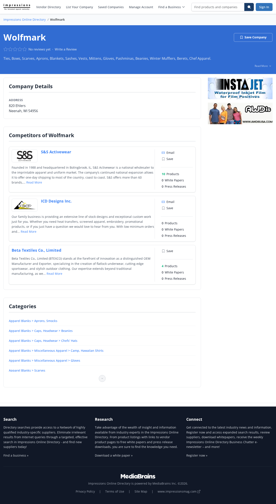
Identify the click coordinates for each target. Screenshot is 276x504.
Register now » (196, 455)
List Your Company (79, 7)
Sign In (264, 7)
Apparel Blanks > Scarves (27, 370)
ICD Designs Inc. (56, 201)
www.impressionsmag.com (177, 491)
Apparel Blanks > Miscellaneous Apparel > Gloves (44, 360)
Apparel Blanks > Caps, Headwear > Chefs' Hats (43, 341)
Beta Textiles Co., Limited (36, 250)
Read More (34, 182)
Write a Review (66, 49)
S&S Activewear (56, 151)
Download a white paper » (114, 455)
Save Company (256, 37)
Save (169, 159)
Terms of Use (114, 491)
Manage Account (141, 7)
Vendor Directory (48, 7)
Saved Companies (111, 7)
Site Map (141, 491)
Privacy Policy (85, 491)
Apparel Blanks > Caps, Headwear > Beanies (41, 331)
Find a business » (15, 455)
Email (170, 153)
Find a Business (169, 7)
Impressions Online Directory (24, 19)
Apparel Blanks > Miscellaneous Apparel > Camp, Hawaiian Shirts (56, 351)
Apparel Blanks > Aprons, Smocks (33, 321)
